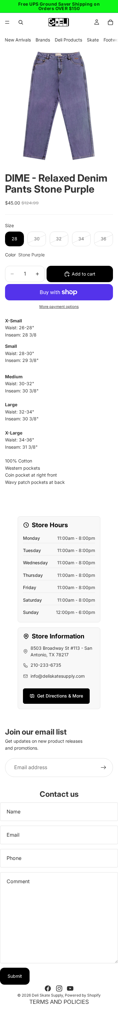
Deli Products (68, 39)
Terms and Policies (59, 1001)
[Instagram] (59, 988)
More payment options (59, 306)
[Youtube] (70, 988)
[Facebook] (48, 988)
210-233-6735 (46, 665)
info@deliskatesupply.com (58, 676)
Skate (93, 39)
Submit (15, 976)
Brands (43, 39)
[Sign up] (103, 767)
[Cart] (110, 22)
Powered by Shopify (83, 995)
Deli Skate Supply (47, 995)
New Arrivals (18, 39)
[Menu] (7, 22)
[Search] (21, 22)
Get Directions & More (60, 695)
